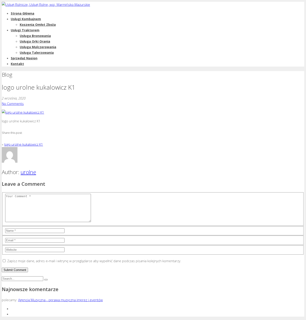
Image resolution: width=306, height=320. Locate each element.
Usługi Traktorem (25, 30)
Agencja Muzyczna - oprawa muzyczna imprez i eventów (60, 300)
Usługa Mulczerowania (38, 47)
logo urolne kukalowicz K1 (23, 144)
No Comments (13, 103)
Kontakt (17, 64)
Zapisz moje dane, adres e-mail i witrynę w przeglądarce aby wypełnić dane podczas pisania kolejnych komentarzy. (94, 261)
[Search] (46, 279)
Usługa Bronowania (35, 36)
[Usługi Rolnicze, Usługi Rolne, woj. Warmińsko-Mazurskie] (46, 4)
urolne (28, 172)
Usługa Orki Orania (35, 41)
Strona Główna (22, 13)
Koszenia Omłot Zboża (38, 24)
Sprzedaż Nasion (24, 58)
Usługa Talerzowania (37, 52)
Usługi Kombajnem (26, 19)
